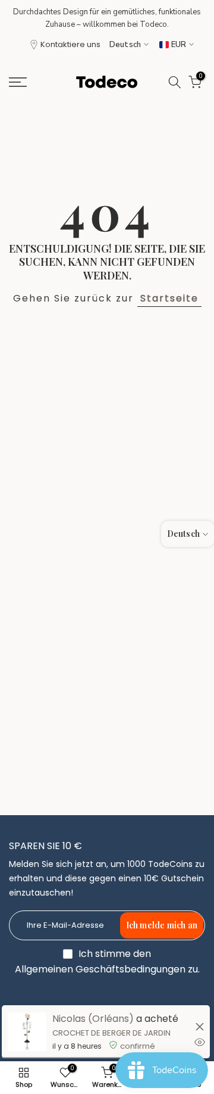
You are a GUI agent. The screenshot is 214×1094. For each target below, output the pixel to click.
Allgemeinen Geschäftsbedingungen (100, 969)
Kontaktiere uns (70, 44)
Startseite (169, 298)
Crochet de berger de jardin (111, 1033)
